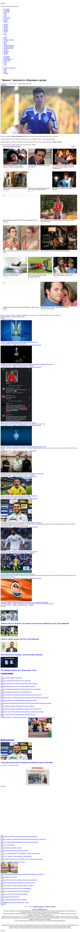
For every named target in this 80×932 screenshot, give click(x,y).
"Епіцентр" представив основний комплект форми (14, 894)
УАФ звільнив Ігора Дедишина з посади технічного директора (22, 654)
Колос (5, 34)
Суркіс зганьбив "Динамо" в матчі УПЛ (11, 677)
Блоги (5, 38)
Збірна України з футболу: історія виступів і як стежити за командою (19, 495)
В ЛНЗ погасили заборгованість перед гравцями (13, 899)
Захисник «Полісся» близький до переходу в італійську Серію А (18, 882)
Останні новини (7, 673)
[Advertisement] (12, 810)
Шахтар (6, 25)
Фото (5, 42)
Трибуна (6, 21)
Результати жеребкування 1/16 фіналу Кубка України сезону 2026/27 (19, 700)
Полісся (6, 31)
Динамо (6, 24)
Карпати (6, 27)
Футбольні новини (9, 46)
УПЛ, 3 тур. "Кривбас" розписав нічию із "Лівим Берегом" (16, 856)
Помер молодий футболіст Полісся (10, 896)
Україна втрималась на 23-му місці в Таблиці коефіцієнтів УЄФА (18, 686)
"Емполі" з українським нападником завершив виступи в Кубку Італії (19, 342)
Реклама (6, 52)
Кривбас (6, 30)
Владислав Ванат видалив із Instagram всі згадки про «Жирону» (18, 574)
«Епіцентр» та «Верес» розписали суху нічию (13, 861)
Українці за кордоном (9, 67)
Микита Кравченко (6, 316)
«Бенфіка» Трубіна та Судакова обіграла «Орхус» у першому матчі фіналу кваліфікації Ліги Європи (27, 364)
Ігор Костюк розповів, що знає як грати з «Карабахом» (15, 891)
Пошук (6, 54)
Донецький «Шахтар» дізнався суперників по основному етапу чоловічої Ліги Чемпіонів (24, 602)
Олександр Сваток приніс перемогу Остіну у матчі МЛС (16, 680)
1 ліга (5, 14)
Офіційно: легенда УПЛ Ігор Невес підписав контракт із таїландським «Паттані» (22, 473)
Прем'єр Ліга (33, 451)
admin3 (15, 345)
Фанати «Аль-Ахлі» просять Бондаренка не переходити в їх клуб (18, 422)
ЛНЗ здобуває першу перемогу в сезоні (11, 847)
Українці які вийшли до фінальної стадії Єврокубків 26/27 (16, 692)
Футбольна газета (8, 48)
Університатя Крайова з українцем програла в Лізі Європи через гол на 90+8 (21, 694)
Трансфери (7, 10)
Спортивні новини (9, 45)
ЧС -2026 (6, 19)
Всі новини (7, 9)
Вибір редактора (7, 740)
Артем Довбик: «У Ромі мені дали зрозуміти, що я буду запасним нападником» (22, 859)
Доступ (6, 49)
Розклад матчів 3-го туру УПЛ (9, 877)
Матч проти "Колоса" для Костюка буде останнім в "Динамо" (17, 885)
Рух (5, 33)
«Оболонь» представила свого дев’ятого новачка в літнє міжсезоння (19, 880)
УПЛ (5, 13)
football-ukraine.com (38, 906)
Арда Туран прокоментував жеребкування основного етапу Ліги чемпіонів (21, 689)
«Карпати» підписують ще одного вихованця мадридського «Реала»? (19, 551)
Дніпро (6, 28)
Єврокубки (7, 12)
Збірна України (8, 59)
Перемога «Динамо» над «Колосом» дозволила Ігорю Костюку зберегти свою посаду (23, 446)
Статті (5, 37)
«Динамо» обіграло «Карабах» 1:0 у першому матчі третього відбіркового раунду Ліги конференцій (35, 623)
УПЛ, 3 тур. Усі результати (8, 845)
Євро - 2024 (7, 17)
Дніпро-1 (18, 316)
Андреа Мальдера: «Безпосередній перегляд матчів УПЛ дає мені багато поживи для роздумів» (26, 703)
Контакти (6, 51)
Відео (5, 44)
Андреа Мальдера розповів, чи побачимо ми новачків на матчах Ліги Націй (21, 522)
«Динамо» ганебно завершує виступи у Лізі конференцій (20, 639)
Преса (5, 20)
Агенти (6, 41)
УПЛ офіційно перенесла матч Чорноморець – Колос (18, 670)
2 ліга (5, 16)
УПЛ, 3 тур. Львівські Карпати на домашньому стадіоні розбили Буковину (20, 853)
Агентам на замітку (9, 39)
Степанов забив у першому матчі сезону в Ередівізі (14, 850)
